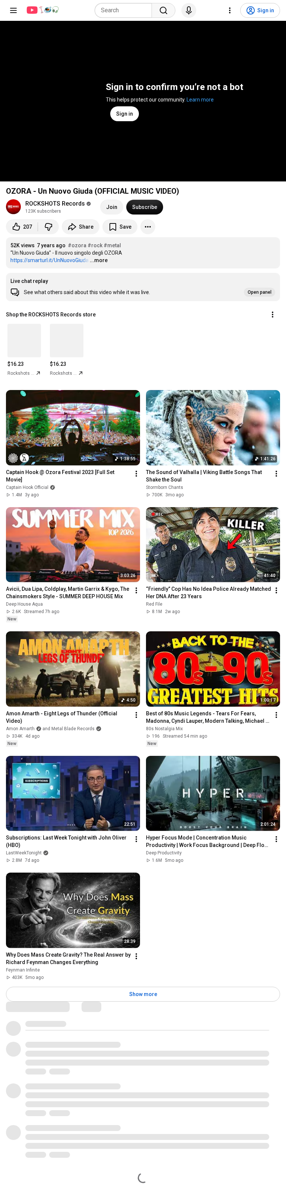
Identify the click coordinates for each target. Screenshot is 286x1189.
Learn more (200, 100)
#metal (112, 245)
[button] (143, 287)
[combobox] (125, 10)
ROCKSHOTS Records (55, 203)
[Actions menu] (272, 314)
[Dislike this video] (48, 226)
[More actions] (147, 226)
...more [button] (99, 260)
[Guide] (13, 10)
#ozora (77, 245)
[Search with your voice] (188, 10)
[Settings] (229, 10)
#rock (95, 245)
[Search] (163, 10)
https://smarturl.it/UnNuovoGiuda (49, 260)
